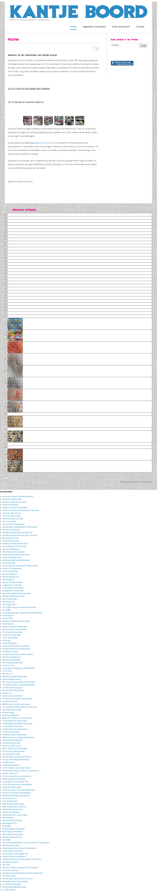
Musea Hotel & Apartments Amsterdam (20, 867)
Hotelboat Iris (8, 762)
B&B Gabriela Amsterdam (14, 778)
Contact (140, 26)
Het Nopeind (8, 579)
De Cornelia (7, 618)
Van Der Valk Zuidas (11, 515)
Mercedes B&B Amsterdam (14, 676)
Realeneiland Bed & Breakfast (16, 795)
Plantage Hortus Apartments (15, 881)
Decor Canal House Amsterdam (16, 776)
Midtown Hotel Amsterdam (14, 734)
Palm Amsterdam (10, 571)
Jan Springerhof (9, 574)
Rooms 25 (6, 693)
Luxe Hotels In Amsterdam (14, 546)
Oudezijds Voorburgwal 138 (15, 781)
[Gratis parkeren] (122, 63)
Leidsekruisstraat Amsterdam (15, 554)
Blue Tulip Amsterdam (12, 831)
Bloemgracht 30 (9, 823)
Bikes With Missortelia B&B (14, 748)
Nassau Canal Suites (11, 745)
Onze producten (121, 26)
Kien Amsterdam (9, 801)
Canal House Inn (9, 701)
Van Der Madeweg (10, 549)
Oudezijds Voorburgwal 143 (15, 853)
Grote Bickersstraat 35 (12, 850)
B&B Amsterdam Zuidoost (14, 806)
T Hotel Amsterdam (11, 731)
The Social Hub (9, 521)
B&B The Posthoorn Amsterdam (17, 718)
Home (73, 26)
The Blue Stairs (9, 875)
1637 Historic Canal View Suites (16, 767)
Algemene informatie (94, 26)
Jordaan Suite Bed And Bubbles (16, 792)
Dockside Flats (9, 562)
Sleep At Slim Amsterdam (13, 856)
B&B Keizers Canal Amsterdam (16, 704)
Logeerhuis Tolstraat (11, 585)
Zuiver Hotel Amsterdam (13, 524)
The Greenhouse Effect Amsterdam (18, 682)
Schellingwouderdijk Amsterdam (17, 723)
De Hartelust (8, 817)
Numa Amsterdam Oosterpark (16, 646)
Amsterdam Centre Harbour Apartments (20, 770)
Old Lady (6, 640)
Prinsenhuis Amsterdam (13, 751)
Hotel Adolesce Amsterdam (14, 720)
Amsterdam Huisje (10, 540)
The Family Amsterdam (12, 662)
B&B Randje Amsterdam (13, 803)
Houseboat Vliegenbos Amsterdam (18, 668)
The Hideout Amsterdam (13, 551)
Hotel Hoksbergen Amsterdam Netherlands (22, 612)
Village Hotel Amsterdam (13, 596)
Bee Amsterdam (9, 598)
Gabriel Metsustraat (11, 679)
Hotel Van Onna (9, 798)
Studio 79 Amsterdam (12, 582)
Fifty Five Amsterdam (11, 787)
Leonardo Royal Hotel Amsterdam (17, 496)
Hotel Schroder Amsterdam (14, 626)
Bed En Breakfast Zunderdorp (16, 621)
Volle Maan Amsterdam (13, 587)
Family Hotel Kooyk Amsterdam (16, 648)
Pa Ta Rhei (7, 670)
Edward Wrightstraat (11, 557)
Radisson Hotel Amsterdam (14, 507)
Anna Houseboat (10, 870)
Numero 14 (7, 673)
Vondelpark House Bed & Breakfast (18, 684)
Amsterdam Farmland (12, 820)
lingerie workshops (43, 142)
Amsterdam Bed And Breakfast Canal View (21, 859)
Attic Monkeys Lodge (11, 709)
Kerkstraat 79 (8, 601)
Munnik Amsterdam (11, 659)
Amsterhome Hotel (11, 754)
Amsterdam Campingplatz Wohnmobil (19, 526)
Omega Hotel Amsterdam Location (18, 654)
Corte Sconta (8, 665)
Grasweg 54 (7, 615)
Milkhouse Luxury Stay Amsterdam (18, 737)
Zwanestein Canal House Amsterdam (19, 848)
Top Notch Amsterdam (12, 726)
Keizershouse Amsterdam (14, 629)
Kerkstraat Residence (12, 837)
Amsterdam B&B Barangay (14, 886)
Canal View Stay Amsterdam (15, 729)
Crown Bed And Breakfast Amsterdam (19, 706)
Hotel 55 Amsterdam (11, 634)
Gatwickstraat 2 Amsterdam (14, 814)
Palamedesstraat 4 (10, 765)
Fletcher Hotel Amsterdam (14, 502)
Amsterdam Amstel (11, 529)
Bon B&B (6, 610)
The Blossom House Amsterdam (17, 698)
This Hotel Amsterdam (12, 632)
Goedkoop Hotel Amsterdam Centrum (19, 535)
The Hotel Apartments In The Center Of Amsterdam (25, 842)
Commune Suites (10, 651)
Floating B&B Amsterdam (13, 828)
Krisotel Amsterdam (11, 742)
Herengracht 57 (9, 604)
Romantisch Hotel (10, 538)
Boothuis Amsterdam (12, 499)
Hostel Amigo (8, 712)
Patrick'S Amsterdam (11, 568)
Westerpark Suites (11, 845)
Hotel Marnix (8, 623)
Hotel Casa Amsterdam (12, 518)
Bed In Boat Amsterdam (13, 690)
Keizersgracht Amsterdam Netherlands (20, 565)
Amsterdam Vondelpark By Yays (16, 756)
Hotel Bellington (9, 643)
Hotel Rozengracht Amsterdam (16, 593)
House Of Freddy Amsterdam (15, 759)
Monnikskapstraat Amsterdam (16, 560)
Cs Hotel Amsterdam (11, 884)
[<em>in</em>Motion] (78, 11)
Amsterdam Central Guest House (17, 878)
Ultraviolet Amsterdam (12, 809)
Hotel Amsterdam (10, 504)
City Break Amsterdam (12, 740)
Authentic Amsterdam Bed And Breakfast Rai (22, 873)
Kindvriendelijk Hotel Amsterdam (17, 532)
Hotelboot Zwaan (10, 862)
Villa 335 (6, 864)
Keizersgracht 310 (10, 576)
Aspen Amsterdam (10, 812)
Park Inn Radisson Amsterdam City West (20, 510)
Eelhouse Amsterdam (12, 695)
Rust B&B (6, 826)
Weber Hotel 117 (10, 773)
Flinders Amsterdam (11, 657)
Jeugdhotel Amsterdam (12, 590)
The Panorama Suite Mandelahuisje (18, 790)
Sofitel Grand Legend (12, 687)
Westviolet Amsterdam (12, 834)
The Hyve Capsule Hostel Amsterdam (19, 607)
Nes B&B (6, 839)
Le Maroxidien (8, 889)
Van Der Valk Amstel (11, 513)
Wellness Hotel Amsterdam (14, 543)
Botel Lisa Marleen (10, 715)
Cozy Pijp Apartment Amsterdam (17, 784)
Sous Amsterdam (10, 637)
